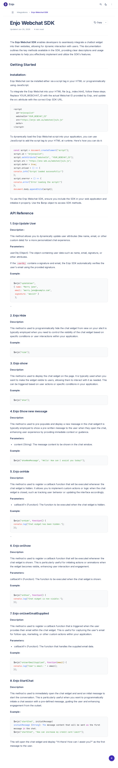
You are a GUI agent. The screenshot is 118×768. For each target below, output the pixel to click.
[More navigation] (112, 4)
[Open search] (101, 4)
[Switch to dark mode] (106, 4)
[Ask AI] (112, 758)
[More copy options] (106, 22)
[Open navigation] (12, 12)
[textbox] (59, 394)
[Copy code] (104, 108)
